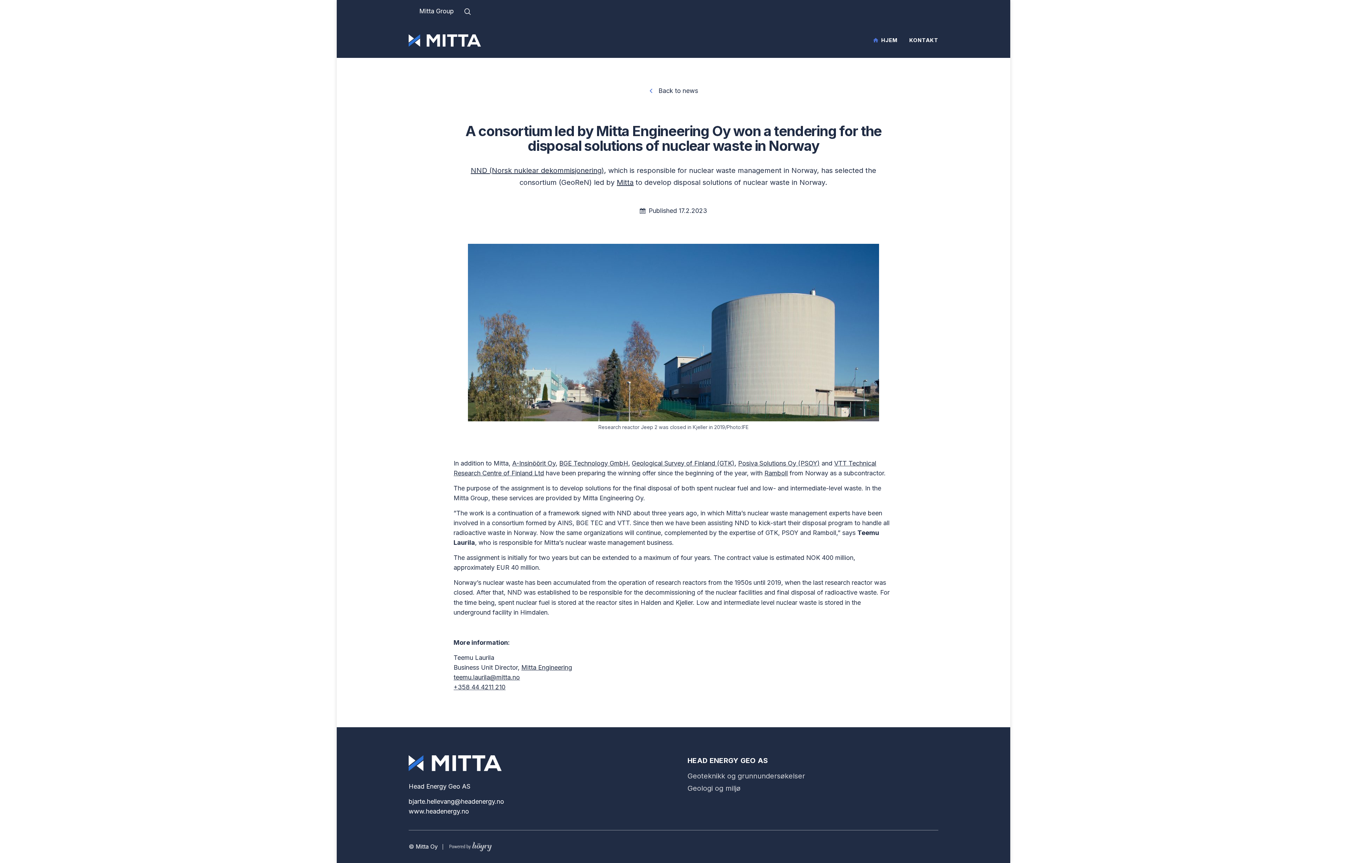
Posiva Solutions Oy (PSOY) (779, 463)
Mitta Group (436, 11)
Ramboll (776, 473)
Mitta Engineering (546, 667)
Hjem (889, 40)
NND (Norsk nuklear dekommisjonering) (537, 170)
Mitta (625, 182)
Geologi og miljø (714, 788)
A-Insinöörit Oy (534, 463)
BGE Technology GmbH (593, 463)
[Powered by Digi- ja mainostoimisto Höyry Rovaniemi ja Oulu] (470, 845)
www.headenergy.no (439, 811)
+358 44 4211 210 (479, 687)
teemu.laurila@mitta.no (487, 677)
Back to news (678, 90)
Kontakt (923, 40)
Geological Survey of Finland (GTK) (683, 463)
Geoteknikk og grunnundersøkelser (746, 776)
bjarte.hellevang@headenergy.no (456, 801)
